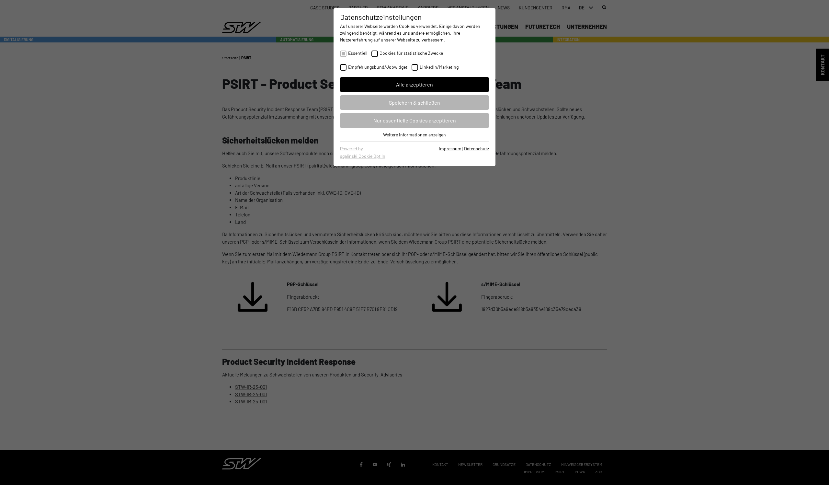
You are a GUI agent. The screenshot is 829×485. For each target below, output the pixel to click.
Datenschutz (476, 148)
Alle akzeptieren (414, 84)
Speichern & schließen (414, 102)
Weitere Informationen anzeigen (414, 134)
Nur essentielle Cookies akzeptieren (414, 120)
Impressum (450, 148)
